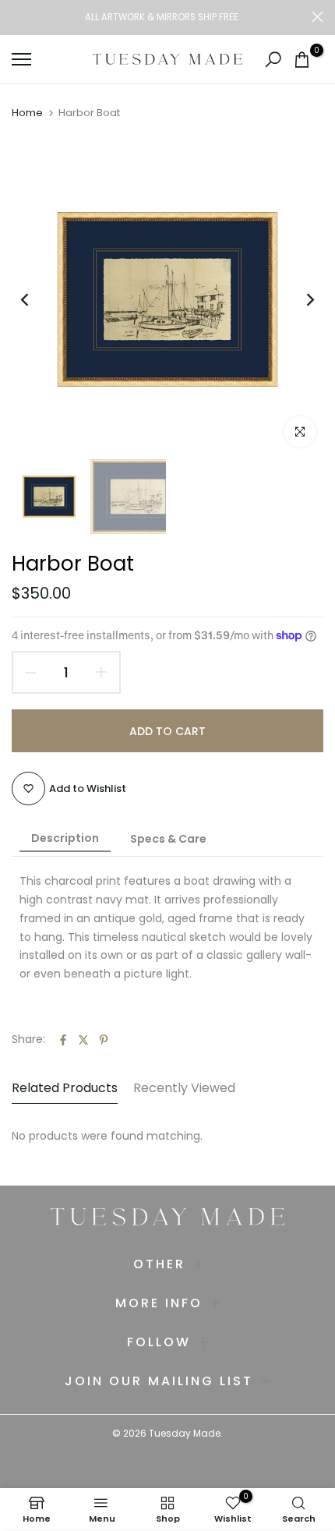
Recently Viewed (184, 1088)
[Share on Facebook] (63, 1040)
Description (65, 838)
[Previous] (35, 299)
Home (27, 113)
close (317, 17)
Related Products (65, 1088)
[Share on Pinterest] (103, 1040)
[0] (302, 59)
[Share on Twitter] (83, 1040)
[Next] (300, 299)
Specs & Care (168, 839)
